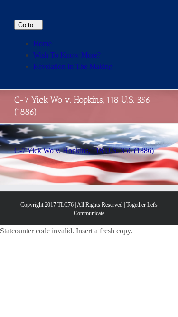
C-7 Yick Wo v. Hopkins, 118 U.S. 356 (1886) (84, 150)
